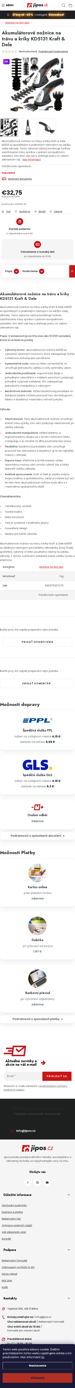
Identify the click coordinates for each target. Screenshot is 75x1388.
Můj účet (7, 1280)
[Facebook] (27, 1182)
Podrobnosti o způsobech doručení (36, 836)
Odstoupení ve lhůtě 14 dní (18, 1267)
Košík (5, 1287)
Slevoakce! (56, 15)
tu (42, 1357)
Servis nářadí (9, 1274)
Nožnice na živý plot (51, 567)
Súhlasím (38, 1378)
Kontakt (6, 1239)
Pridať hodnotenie (37, 642)
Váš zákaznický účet (14, 1232)
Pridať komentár (36, 683)
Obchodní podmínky (14, 1205)
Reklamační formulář (14, 1260)
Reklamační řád (11, 1219)
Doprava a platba (12, 1212)
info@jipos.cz (26, 1131)
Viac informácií (31, 159)
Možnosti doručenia (20, 179)
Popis (8, 271)
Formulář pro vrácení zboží (23, 1330)
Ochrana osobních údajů (17, 1225)
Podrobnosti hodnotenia (53, 51)
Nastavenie (37, 1366)
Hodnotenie (30, 271)
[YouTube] (47, 1182)
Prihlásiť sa (57, 1076)
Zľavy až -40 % (23, 15)
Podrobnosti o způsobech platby (36, 1019)
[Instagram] (37, 1182)
